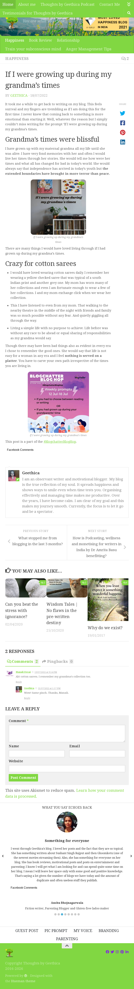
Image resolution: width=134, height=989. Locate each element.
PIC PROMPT (55, 930)
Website (16, 761)
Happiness (14, 40)
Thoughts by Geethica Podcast (67, 4)
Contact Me (109, 4)
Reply (19, 682)
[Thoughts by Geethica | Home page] (12, 23)
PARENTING (67, 939)
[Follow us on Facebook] (107, 952)
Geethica (19, 96)
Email (74, 746)
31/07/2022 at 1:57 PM (49, 688)
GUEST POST (26, 930)
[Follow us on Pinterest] (122, 952)
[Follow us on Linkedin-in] (127, 952)
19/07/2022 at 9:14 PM (46, 672)
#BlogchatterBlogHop (60, 441)
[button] (55, 914)
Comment (19, 721)
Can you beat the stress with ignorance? (21, 610)
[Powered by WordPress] (25, 975)
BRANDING (109, 930)
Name (14, 746)
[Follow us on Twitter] (112, 952)
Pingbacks (59, 661)
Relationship (68, 40)
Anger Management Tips (88, 49)
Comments (25, 661)
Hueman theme (23, 981)
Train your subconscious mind (33, 49)
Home (7, 4)
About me (27, 4)
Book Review (40, 40)
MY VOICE (83, 930)
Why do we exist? (105, 627)
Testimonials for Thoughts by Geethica (37, 13)
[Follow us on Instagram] (117, 952)
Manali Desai (23, 672)
